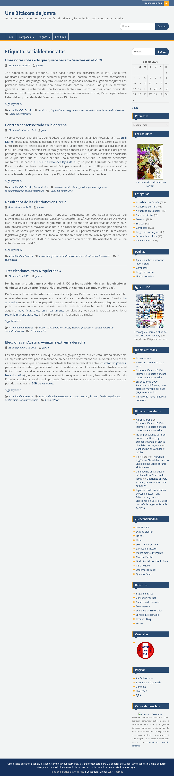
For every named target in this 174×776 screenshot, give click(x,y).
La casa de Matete (146, 548)
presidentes (87, 327)
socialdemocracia (94, 110)
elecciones (44, 256)
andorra (43, 327)
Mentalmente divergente (149, 552)
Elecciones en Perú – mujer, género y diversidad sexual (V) (151, 482)
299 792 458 (143, 527)
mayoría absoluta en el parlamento (41, 310)
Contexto (141, 686)
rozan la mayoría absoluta (21, 314)
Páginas (43, 37)
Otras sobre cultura (146, 236)
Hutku (139, 540)
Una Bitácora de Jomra (30, 13)
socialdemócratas (114, 110)
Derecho (140, 219)
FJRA (138, 695)
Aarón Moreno (144, 419)
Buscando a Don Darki (148, 682)
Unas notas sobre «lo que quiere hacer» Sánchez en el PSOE (54, 60)
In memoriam (143, 358)
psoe (81, 110)
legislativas (114, 396)
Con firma (60, 37)
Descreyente (143, 606)
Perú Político (143, 565)
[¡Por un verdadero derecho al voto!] (145, 658)
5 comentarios (38, 331)
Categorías (25, 37)
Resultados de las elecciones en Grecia (35, 202)
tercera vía (104, 256)
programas (72, 110)
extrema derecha (79, 396)
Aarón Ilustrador (145, 678)
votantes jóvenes (115, 363)
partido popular (88, 187)
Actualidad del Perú (146, 206)
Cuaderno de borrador (148, 602)
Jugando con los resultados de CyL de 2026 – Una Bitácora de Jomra (151, 493)
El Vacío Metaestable (147, 614)
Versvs (139, 623)
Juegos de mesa (145, 272)
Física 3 (140, 535)
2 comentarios (52, 400)
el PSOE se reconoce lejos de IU (55, 162)
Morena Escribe (144, 557)
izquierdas (43, 110)
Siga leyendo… (14, 104)
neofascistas (11, 400)
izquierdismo (58, 110)
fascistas (94, 396)
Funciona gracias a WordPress (67, 771)
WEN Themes (115, 771)
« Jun (135, 107)
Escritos (140, 223)
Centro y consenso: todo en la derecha (36, 125)
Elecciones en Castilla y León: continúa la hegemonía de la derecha (152, 504)
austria (43, 396)
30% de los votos (42, 383)
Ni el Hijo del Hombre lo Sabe (152, 561)
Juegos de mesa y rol (147, 232)
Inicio (11, 37)
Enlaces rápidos (153, 3)
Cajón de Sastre (144, 215)
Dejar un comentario (21, 113)
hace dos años (14, 375)
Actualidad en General (21, 256)
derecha (59, 187)
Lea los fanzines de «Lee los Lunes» (150, 184)
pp (99, 187)
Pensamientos (40, 187)
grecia (54, 256)
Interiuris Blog (143, 619)
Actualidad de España (20, 110)
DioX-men (141, 691)
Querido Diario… (145, 574)
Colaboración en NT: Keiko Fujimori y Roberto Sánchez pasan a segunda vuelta (151, 374)
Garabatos (141, 227)
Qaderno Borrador (146, 569)
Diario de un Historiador (149, 610)
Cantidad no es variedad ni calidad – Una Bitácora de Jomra (150, 475)
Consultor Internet (146, 597)
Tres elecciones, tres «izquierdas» (33, 271)
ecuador (53, 327)
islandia (76, 327)
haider (103, 396)
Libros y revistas (145, 276)
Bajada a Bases (144, 593)
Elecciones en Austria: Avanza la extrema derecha (45, 342)
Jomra (39, 65)
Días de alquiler (144, 531)
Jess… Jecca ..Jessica (147, 544)
